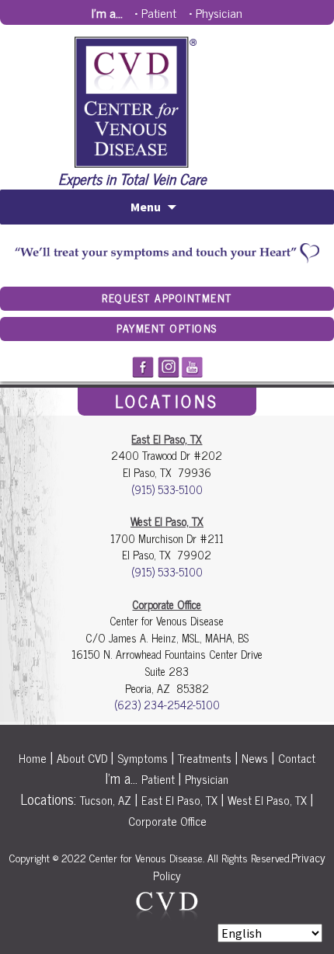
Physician (219, 12)
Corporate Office (167, 820)
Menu (145, 206)
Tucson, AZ (105, 800)
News (255, 758)
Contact (296, 758)
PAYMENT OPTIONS (167, 327)
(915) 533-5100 (167, 489)
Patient (158, 12)
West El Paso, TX (267, 800)
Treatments (204, 758)
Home (33, 758)
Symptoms (142, 758)
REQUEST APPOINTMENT (167, 297)
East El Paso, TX (179, 800)
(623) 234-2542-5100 (167, 704)
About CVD (82, 758)
